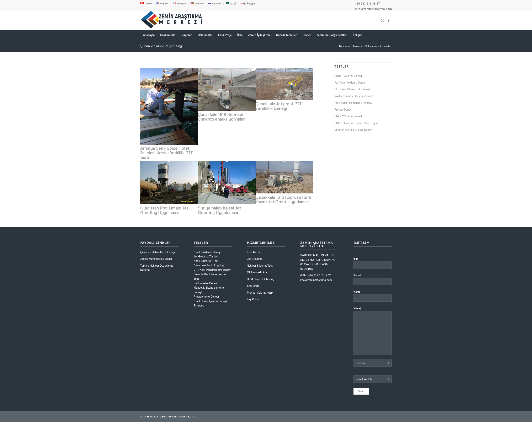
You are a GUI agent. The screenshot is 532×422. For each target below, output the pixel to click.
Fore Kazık (253, 252)
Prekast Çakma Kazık (260, 292)
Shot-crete (253, 286)
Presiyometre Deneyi (206, 296)
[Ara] (389, 35)
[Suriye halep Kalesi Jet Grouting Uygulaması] (226, 203)
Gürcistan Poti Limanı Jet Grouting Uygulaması (164, 210)
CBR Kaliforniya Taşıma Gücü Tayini (356, 123)
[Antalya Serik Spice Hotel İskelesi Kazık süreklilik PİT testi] (169, 143)
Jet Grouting (254, 259)
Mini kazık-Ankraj (257, 272)
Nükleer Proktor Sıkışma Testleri (353, 96)
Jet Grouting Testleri (206, 256)
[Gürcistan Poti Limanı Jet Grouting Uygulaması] (169, 203)
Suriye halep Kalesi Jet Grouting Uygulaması (219, 210)
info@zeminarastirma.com (373, 9)
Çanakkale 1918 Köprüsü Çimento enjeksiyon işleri (222, 116)
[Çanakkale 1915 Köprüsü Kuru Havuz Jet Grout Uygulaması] (284, 192)
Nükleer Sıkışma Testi (260, 265)
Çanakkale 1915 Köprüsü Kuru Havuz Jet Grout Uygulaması (283, 199)
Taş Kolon (253, 299)
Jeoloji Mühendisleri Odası (156, 259)
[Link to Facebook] (388, 20)
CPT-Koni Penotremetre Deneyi (212, 270)
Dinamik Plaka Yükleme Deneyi (353, 130)
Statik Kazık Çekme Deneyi (210, 301)
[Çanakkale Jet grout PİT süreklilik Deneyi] (284, 99)
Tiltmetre (199, 305)
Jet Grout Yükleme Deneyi (350, 82)
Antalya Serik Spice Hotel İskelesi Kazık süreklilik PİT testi (166, 152)
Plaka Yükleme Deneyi (348, 116)
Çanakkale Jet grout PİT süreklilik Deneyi (279, 106)
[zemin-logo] (171, 28)
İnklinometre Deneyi (206, 283)
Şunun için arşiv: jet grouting (161, 46)
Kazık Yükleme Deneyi (348, 76)
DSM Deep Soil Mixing (260, 279)
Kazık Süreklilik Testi (206, 261)
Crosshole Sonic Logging (209, 265)
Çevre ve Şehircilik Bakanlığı (157, 252)
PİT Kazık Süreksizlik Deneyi (352, 89)
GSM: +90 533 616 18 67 (315, 275)
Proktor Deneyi (343, 109)
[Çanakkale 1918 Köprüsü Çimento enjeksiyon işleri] (226, 110)
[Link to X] (382, 20)
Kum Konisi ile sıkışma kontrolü (353, 103)
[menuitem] (147, 3)
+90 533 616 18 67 (367, 3)
